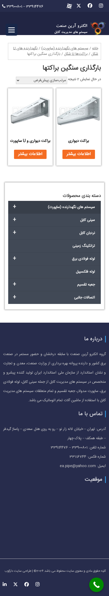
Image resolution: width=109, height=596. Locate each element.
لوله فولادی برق (54, 258)
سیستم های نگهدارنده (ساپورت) (64, 48)
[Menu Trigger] (11, 30)
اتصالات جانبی (54, 297)
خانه (95, 48)
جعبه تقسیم (54, 284)
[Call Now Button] (96, 585)
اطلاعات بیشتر (79, 154)
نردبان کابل (54, 233)
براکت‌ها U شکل (76, 54)
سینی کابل (54, 220)
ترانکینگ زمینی (83, 246)
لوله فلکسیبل (85, 272)
